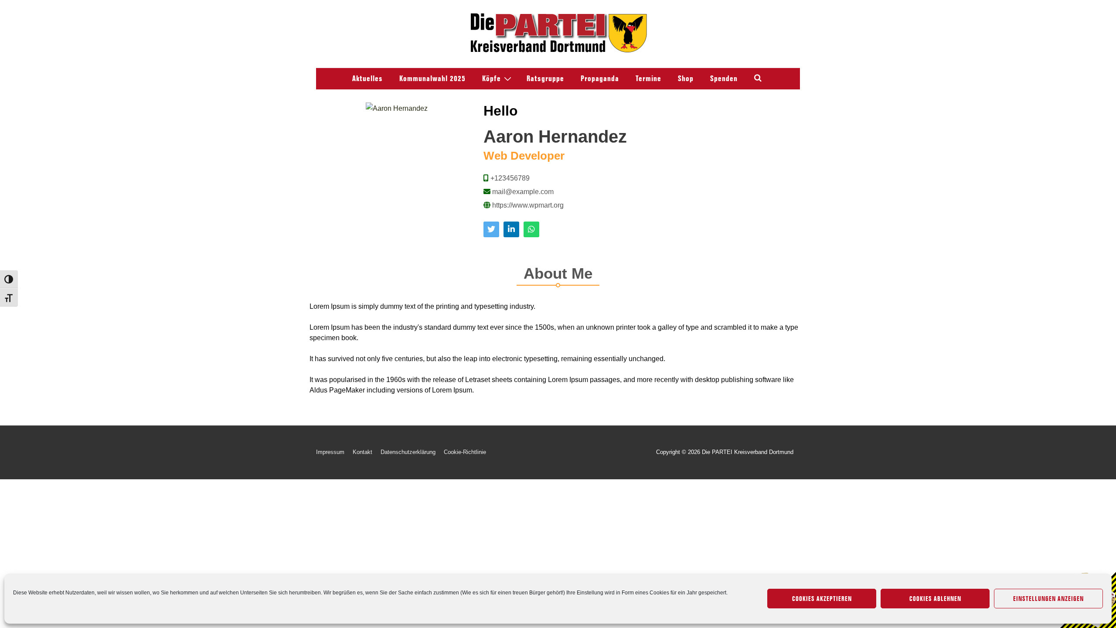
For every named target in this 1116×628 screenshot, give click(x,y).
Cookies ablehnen (935, 599)
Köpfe (491, 78)
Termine (648, 78)
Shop (686, 78)
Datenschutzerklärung (408, 452)
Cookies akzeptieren (822, 599)
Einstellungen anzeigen (1048, 599)
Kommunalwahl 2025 (432, 78)
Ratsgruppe (545, 78)
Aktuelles (367, 78)
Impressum (330, 452)
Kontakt (362, 452)
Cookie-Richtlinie (465, 452)
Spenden (724, 78)
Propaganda (600, 78)
